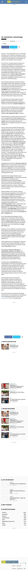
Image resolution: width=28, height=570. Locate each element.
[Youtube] (25, 563)
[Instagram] (21, 563)
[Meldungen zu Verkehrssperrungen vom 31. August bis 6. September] (5, 386)
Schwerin (4, 39)
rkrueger (4, 43)
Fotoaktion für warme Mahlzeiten (18, 483)
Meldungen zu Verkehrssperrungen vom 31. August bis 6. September (17, 386)
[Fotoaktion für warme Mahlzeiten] (5, 485)
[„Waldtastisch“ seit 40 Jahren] (5, 393)
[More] (19, 47)
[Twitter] (23, 563)
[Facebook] (18, 563)
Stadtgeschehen (13, 344)
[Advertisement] (14, 19)
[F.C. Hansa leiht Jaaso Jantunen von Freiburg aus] (5, 400)
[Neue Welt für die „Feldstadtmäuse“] (5, 347)
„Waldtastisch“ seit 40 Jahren (17, 392)
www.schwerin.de (5, 298)
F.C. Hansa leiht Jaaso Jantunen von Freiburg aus (17, 400)
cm (10, 348)
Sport (11, 432)
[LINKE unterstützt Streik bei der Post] (5, 492)
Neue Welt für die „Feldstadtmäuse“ (14, 346)
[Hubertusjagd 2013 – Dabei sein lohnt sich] (5, 499)
